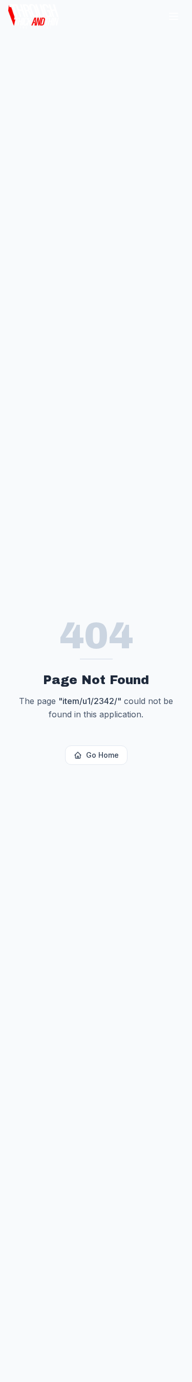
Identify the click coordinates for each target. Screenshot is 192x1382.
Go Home (102, 755)
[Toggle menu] (173, 16)
